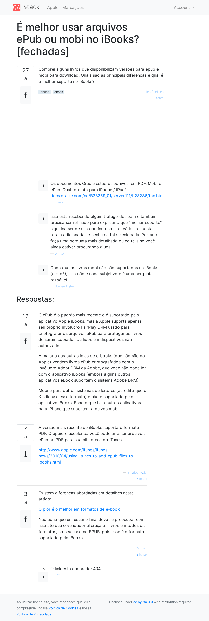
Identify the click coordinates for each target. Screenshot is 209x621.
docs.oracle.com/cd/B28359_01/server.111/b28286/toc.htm (107, 195)
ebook (58, 92)
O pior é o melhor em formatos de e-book (79, 509)
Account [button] (182, 7)
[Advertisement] (101, 136)
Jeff (57, 575)
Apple (52, 7)
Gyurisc (141, 548)
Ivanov (59, 202)
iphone (44, 92)
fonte (142, 479)
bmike (59, 253)
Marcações (73, 7)
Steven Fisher (65, 286)
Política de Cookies (63, 608)
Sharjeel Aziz (137, 472)
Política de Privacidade (34, 614)
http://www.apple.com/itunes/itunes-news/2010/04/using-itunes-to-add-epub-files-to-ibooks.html (86, 456)
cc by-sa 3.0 (143, 602)
